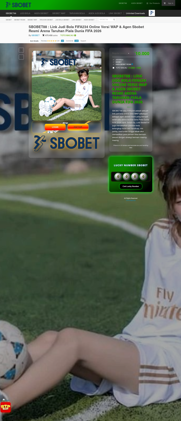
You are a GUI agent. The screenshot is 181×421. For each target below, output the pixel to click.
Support (83, 41)
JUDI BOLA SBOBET (62, 20)
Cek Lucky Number (131, 186)
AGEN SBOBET (89, 20)
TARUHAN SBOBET (46, 20)
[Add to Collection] (21, 57)
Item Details (34, 41)
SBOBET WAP (32, 20)
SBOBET (9, 20)
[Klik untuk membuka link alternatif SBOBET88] (66, 85)
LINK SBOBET (76, 20)
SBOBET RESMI (19, 20)
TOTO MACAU (128, 68)
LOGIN (55, 127)
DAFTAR (78, 127)
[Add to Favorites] (21, 50)
